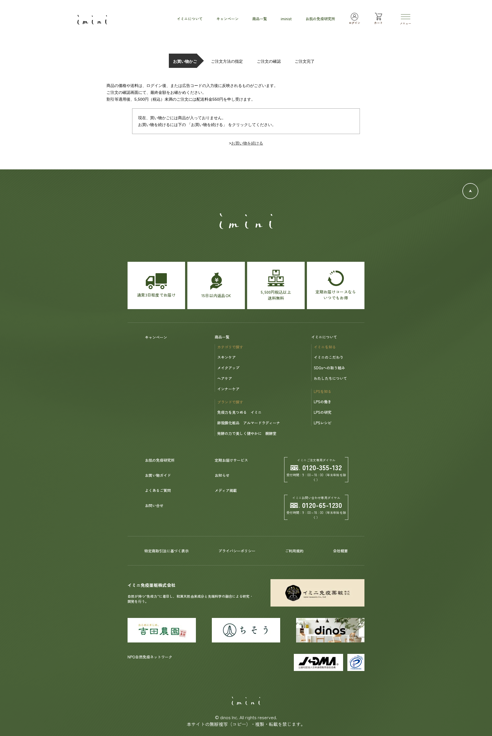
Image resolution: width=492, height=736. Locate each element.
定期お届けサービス (231, 460)
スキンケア (226, 357)
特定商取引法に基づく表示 (166, 550)
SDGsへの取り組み (329, 367)
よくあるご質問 (158, 490)
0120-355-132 (322, 467)
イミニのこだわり (328, 357)
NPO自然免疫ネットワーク (150, 657)
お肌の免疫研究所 (160, 460)
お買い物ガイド (158, 475)
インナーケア (228, 389)
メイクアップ (228, 367)
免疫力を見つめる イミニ (239, 412)
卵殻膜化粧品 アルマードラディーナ (248, 422)
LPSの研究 (322, 412)
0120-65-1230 (322, 505)
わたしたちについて (330, 378)
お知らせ (222, 475)
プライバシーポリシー (236, 550)
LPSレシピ (322, 422)
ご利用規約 (294, 550)
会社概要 (340, 550)
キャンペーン (156, 337)
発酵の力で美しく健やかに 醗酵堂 (246, 433)
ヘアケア (224, 378)
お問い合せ (154, 505)
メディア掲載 (226, 490)
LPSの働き (322, 401)
